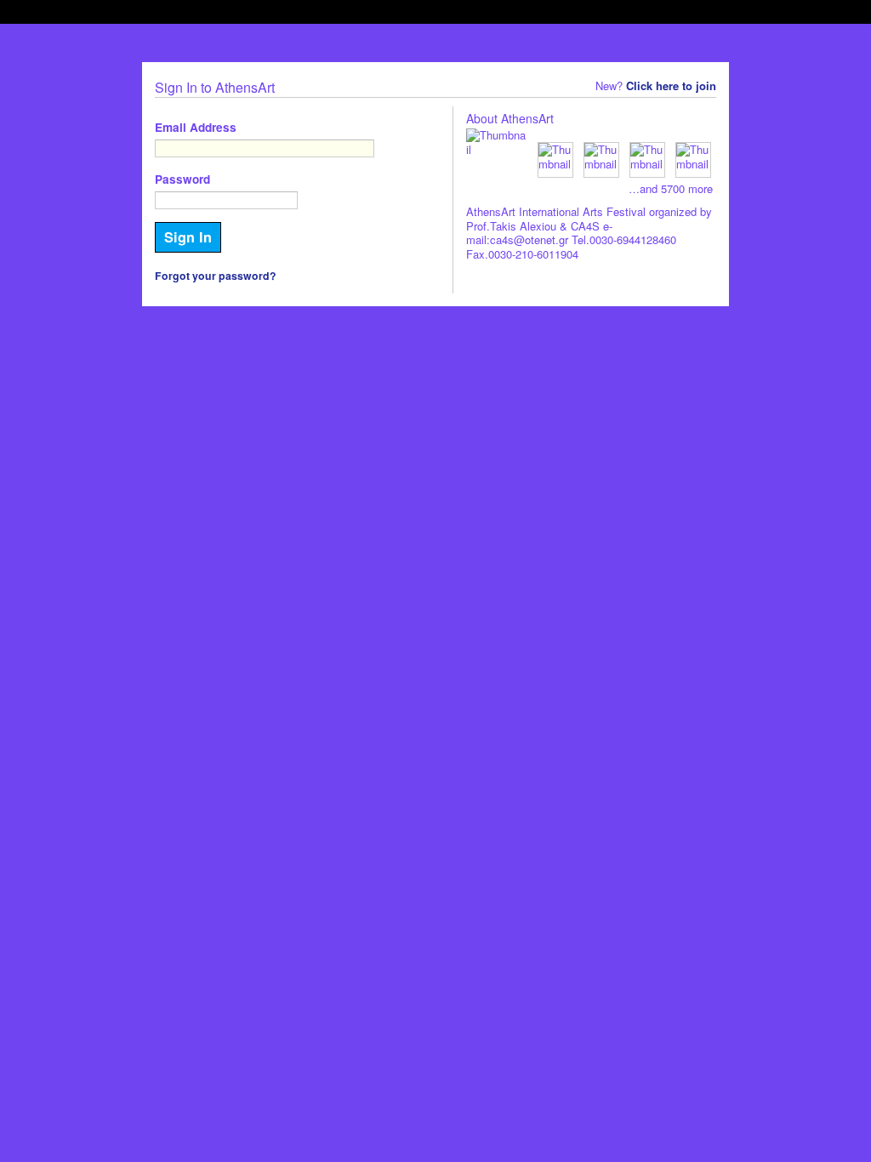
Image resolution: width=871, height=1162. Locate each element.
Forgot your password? (215, 275)
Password (182, 179)
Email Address (195, 127)
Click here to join (671, 85)
